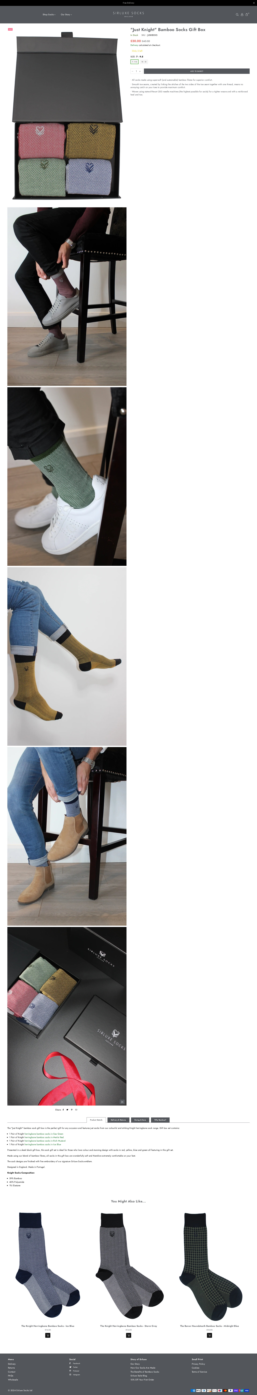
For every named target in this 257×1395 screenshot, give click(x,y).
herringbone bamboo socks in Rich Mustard (45, 1140)
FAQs (10, 1375)
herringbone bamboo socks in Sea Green (44, 1133)
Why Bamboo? (160, 1120)
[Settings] (242, 15)
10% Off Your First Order (142, 1379)
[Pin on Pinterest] (71, 1110)
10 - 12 (143, 61)
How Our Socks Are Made (143, 1367)
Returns (11, 1367)
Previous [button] (4, 1276)
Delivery (134, 45)
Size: (137, 56)
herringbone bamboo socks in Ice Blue (43, 1144)
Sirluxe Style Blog (139, 1375)
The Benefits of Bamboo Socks (145, 1371)
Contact (11, 1371)
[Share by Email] (76, 1110)
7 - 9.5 (134, 61)
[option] (66, 116)
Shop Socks (48, 14)
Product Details (96, 1120)
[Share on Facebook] (63, 1110)
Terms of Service (199, 1371)
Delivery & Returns (118, 1120)
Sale (10, 29)
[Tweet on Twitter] (67, 1110)
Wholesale (13, 1379)
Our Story (66, 14)
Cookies (195, 1367)
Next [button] (252, 1276)
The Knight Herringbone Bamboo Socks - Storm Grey (128, 1326)
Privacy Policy (198, 1363)
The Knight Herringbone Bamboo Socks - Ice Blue (47, 1326)
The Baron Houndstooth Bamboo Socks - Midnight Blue (209, 1326)
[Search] (237, 15)
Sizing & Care (140, 1120)
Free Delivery (128, 2)
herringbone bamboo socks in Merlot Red (44, 1137)
